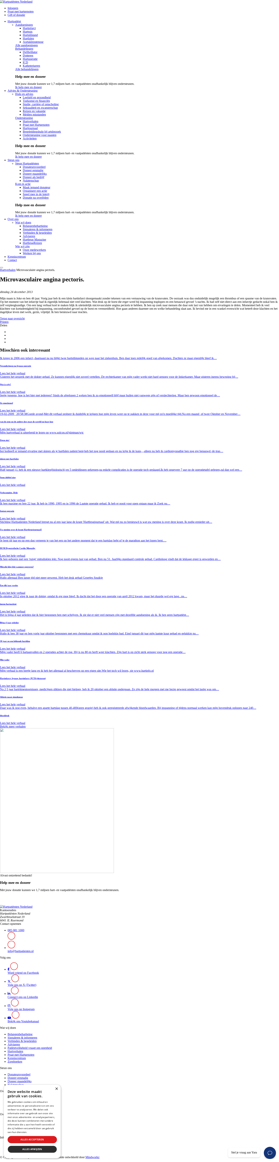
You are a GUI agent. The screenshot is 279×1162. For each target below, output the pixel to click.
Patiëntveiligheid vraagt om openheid (30, 1047)
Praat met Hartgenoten (36, 124)
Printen (4, 322)
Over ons (13, 219)
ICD (25, 62)
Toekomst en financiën (36, 100)
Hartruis (27, 31)
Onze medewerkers (34, 249)
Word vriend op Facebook (23, 972)
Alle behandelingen (27, 69)
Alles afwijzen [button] (32, 1149)
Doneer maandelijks (35, 173)
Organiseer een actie (35, 190)
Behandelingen (24, 48)
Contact (12, 260)
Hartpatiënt (14, 21)
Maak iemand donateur (36, 187)
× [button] (56, 1088)
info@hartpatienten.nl (21, 951)
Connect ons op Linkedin (23, 997)
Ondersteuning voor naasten (39, 135)
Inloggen (13, 8)
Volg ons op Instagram (21, 1009)
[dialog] (32, 1121)
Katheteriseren (31, 65)
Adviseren (29, 236)
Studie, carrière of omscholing (41, 104)
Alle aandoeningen (26, 45)
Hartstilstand (30, 35)
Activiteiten (30, 138)
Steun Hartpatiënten (27, 163)
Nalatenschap (31, 180)
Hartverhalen (30, 121)
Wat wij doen (23, 222)
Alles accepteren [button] (32, 1139)
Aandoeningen (24, 24)
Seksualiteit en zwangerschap (40, 107)
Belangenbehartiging (35, 226)
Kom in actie (23, 184)
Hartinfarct (29, 28)
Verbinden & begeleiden (37, 232)
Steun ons (13, 160)
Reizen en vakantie (34, 111)
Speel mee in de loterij (36, 194)
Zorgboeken (15, 1061)
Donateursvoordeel (34, 166)
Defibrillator (30, 52)
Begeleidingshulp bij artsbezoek (42, 131)
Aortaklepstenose (33, 41)
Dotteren (28, 55)
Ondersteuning (24, 118)
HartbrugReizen (32, 243)
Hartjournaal (30, 128)
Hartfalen (28, 38)
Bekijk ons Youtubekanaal (23, 1021)
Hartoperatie (30, 59)
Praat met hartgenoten (21, 11)
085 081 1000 (16, 930)
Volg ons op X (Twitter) (22, 984)
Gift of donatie (16, 15)
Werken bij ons (32, 253)
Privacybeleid (35, 1132)
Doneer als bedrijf (33, 177)
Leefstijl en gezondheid (37, 97)
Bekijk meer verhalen (13, 726)
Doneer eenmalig (33, 170)
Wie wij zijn (22, 246)
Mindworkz (92, 1157)
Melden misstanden (34, 114)
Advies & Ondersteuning (23, 90)
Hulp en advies (24, 94)
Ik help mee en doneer (28, 87)
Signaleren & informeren (37, 229)
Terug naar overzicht (12, 318)
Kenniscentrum (17, 256)
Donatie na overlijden (36, 197)
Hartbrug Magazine (34, 239)
